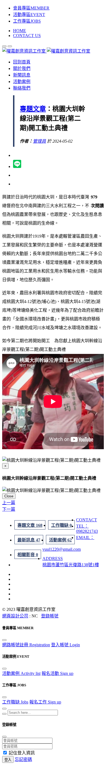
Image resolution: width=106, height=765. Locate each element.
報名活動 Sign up (57, 673)
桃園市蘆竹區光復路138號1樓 (70, 564)
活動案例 (21, 81)
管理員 (39, 141)
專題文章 (33, 108)
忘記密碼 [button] (23, 759)
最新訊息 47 (28, 540)
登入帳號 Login (65, 644)
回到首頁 (21, 62)
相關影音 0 (27, 554)
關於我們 (21, 68)
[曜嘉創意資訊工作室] (46, 51)
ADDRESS (52, 558)
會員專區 (31, 8)
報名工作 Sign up (45, 702)
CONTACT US (27, 35)
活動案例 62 (60, 540)
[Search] (4, 714)
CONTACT (86, 520)
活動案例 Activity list (21, 673)
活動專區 (29, 14)
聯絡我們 (21, 88)
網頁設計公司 (15, 616)
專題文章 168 (29, 525)
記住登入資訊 (22, 753)
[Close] (4, 640)
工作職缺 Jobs (15, 702)
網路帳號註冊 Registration (26, 644)
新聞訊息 (21, 75)
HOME (19, 30)
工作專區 (27, 21)
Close (8, 496)
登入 (7, 760)
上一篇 (8, 502)
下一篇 (8, 509)
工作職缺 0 (61, 525)
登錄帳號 (49, 616)
